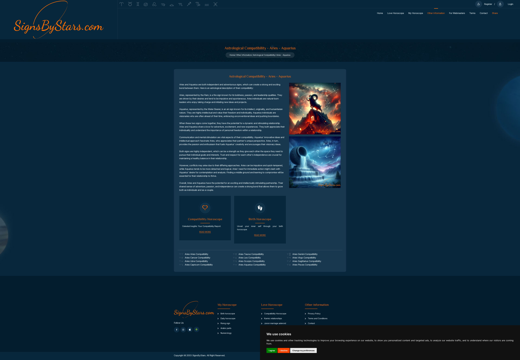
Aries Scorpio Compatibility (251, 261)
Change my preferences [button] (303, 350)
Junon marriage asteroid (275, 323)
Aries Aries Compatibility (195, 254)
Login (510, 4)
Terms (472, 13)
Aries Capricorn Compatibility (198, 264)
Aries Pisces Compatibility (304, 264)
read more (205, 232)
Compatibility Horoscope (275, 313)
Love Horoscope (395, 13)
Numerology (226, 333)
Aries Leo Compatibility (249, 257)
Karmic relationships (273, 318)
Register (488, 4)
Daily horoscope (227, 318)
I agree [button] (272, 350)
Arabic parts (225, 328)
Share (495, 13)
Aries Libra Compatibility (195, 261)
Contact (484, 13)
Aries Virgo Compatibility (303, 257)
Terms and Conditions (317, 318)
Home (380, 13)
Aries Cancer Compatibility (196, 257)
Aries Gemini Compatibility (304, 254)
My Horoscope (415, 13)
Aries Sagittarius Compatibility (306, 261)
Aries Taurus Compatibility (250, 254)
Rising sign (225, 323)
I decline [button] (283, 350)
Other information (436, 13)
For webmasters (457, 13)
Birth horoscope (227, 313)
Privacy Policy (314, 313)
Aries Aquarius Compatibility (251, 264)
